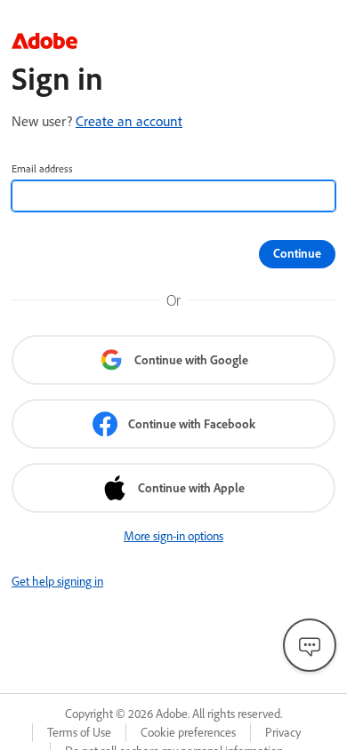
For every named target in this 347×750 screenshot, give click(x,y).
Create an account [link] (129, 121)
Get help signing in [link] (57, 581)
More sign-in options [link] (173, 536)
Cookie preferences (188, 732)
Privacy (283, 732)
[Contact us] (309, 645)
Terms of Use (79, 732)
